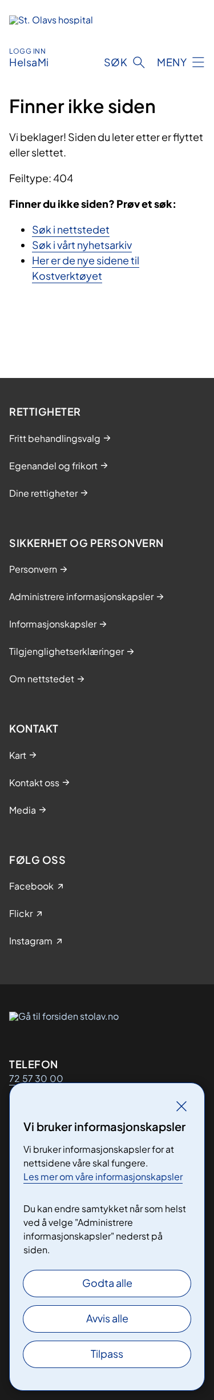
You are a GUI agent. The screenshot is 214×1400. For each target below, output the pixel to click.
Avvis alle (107, 1318)
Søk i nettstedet (71, 229)
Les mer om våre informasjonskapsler (103, 1176)
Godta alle (107, 1282)
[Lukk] (181, 1106)
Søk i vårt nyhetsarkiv (82, 244)
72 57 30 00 (36, 1078)
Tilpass (107, 1353)
